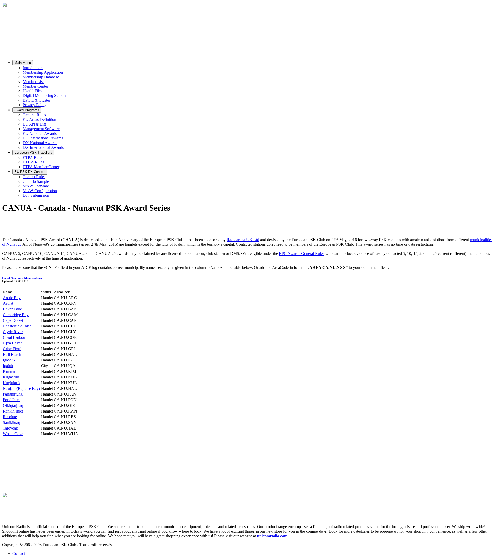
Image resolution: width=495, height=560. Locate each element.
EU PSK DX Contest (29, 172)
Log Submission (36, 195)
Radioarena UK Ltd (243, 239)
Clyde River (13, 332)
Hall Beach (12, 354)
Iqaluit (8, 366)
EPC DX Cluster (36, 100)
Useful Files (32, 91)
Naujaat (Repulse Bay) (21, 388)
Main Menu (22, 63)
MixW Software (36, 186)
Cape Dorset (13, 320)
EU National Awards (40, 133)
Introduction (33, 67)
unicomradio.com (272, 536)
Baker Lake (12, 309)
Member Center (35, 86)
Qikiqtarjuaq (13, 405)
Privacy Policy (34, 105)
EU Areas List (34, 124)
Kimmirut (11, 371)
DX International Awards (43, 147)
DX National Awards (40, 143)
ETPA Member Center (41, 166)
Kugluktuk (11, 383)
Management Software (41, 129)
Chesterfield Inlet (17, 326)
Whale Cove (13, 434)
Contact (18, 553)
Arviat (8, 303)
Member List (33, 81)
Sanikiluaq (11, 422)
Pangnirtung (13, 394)
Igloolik (9, 360)
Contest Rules (34, 177)
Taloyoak (10, 428)
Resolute (10, 417)
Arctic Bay (12, 297)
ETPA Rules (33, 157)
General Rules (34, 115)
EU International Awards (43, 138)
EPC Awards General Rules (301, 253)
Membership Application (43, 72)
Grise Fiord (12, 349)
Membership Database (41, 77)
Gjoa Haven (13, 343)
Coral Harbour (15, 337)
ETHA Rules (33, 162)
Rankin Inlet (13, 411)
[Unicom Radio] (75, 518)
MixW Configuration (40, 190)
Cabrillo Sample (36, 181)
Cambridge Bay (16, 314)
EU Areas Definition (39, 119)
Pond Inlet (11, 400)
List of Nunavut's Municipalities (22, 277)
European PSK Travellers (33, 152)
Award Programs (26, 110)
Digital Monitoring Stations (45, 95)
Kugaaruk (11, 377)
